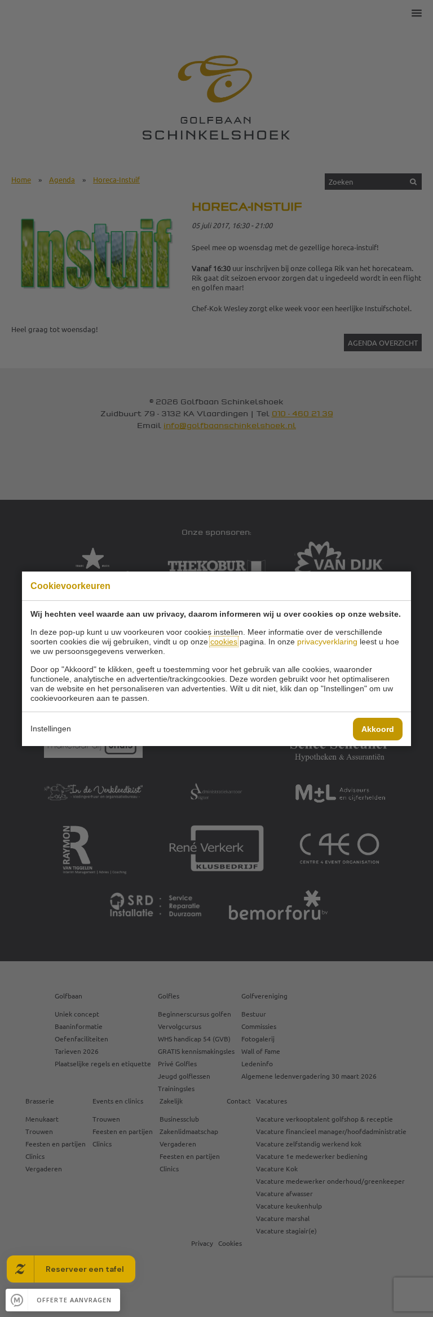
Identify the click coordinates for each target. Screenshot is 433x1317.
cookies (223, 641)
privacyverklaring (327, 641)
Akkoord (377, 729)
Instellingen (50, 728)
